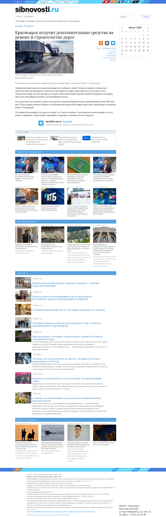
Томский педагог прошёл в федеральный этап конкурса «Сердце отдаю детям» (78, 444)
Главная (19, 26)
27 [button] (135, 50)
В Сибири (21, 21)
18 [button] (126, 46)
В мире (31, 21)
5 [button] (130, 39)
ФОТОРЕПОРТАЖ (27, 221)
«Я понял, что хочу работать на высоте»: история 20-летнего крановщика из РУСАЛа (66, 360)
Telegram (67, 121)
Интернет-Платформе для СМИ (50, 515)
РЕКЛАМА (143, 470)
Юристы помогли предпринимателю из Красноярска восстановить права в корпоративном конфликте (62, 298)
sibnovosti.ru (87, 481)
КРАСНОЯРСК (30, 2)
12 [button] (131, 42)
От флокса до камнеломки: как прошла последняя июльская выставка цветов (66, 399)
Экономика (74, 21)
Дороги (29, 26)
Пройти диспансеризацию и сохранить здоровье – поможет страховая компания (66, 284)
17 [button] (122, 46)
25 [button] (126, 50)
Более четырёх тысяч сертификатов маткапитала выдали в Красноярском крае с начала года (26, 445)
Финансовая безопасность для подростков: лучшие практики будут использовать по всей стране (26, 209)
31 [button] (122, 54)
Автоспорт (37, 374)
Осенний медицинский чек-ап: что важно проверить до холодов (68, 309)
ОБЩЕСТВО (111, 53)
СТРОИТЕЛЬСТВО (109, 58)
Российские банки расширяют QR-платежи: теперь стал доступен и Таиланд (24, 177)
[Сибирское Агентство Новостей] (36, 9)
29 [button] (144, 50)
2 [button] (147, 35)
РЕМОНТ (113, 60)
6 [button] (134, 39)
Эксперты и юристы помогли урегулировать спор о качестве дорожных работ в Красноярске (66, 324)
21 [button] (139, 46)
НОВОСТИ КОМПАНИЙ (30, 152)
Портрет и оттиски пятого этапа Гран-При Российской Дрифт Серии (67, 380)
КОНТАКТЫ (125, 470)
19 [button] (131, 46)
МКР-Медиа (29, 16)
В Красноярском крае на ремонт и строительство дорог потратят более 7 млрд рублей (69, 140)
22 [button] (144, 46)
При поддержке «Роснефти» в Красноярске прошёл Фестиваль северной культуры (67, 338)
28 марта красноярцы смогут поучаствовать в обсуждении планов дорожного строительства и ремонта (37, 140)
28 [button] (139, 50)
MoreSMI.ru (66, 515)
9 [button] (147, 39)
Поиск (146, 16)
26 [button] (131, 50)
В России (40, 21)
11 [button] (126, 42)
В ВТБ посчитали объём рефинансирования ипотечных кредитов (50, 208)
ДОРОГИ (113, 51)
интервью (37, 354)
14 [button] (139, 42)
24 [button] (122, 50)
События (36, 393)
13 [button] (135, 42)
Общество (62, 21)
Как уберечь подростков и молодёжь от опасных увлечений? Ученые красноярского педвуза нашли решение (77, 178)
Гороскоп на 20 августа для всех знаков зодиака (103, 443)
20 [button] (135, 46)
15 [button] (144, 42)
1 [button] (143, 35)
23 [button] (148, 46)
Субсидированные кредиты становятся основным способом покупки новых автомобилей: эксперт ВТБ (104, 177)
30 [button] (148, 50)
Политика (51, 21)
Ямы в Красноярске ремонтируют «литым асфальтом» (99, 139)
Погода (42, 2)
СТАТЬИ (22, 273)
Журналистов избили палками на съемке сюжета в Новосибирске (26, 246)
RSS (17, 470)
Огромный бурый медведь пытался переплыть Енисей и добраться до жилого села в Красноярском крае (52, 445)
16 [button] (148, 42)
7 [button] (139, 39)
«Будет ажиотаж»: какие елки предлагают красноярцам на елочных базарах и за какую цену (78, 247)
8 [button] (143, 39)
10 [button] (122, 42)
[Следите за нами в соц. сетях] (106, 1)
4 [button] (126, 39)
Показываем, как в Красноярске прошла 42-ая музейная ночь (51, 246)
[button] (122, 27)
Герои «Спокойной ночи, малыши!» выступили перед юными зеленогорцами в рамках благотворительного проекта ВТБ (104, 210)
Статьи (19, 16)
